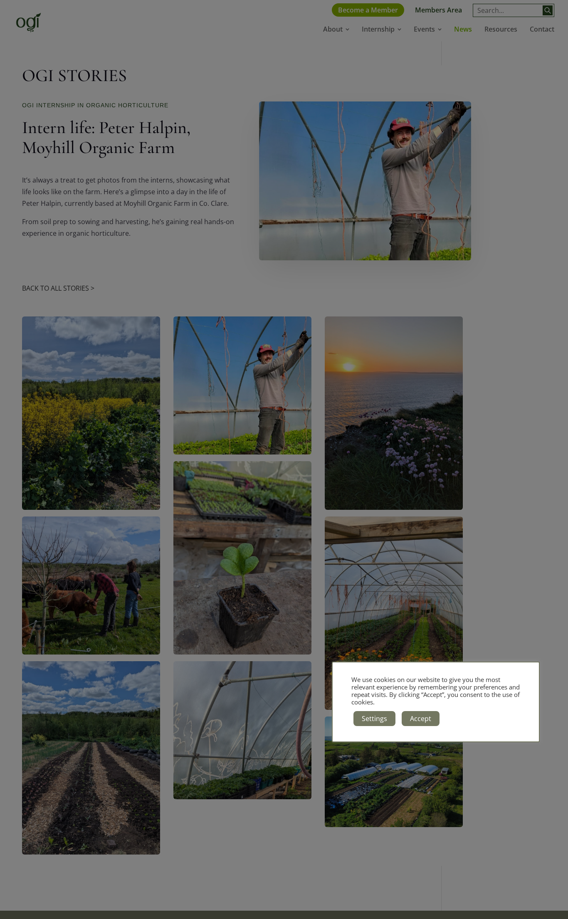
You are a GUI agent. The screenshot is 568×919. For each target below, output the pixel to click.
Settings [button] (374, 718)
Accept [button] (420, 718)
